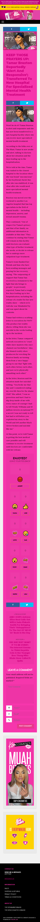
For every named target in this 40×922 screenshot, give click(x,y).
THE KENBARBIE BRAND (13, 907)
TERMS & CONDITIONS (13, 897)
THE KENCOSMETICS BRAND (15, 910)
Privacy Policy (10, 894)
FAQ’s (7, 888)
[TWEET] (28, 29)
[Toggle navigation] (3, 22)
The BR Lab (14, 919)
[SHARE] (11, 29)
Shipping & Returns (12, 891)
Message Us (9, 879)
